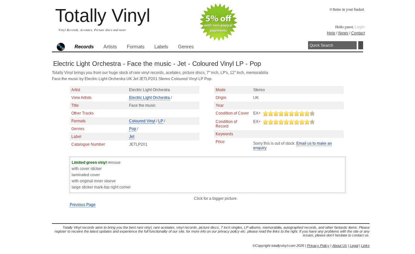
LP (160, 121)
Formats (136, 46)
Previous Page (83, 204)
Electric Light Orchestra (149, 97)
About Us (339, 246)
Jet (131, 136)
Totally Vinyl (102, 15)
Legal (354, 246)
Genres (186, 46)
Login (360, 27)
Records (84, 46)
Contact (358, 33)
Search (360, 45)
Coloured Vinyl (142, 121)
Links (365, 246)
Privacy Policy (318, 246)
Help (331, 33)
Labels (161, 46)
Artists (110, 46)
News (343, 33)
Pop (132, 129)
